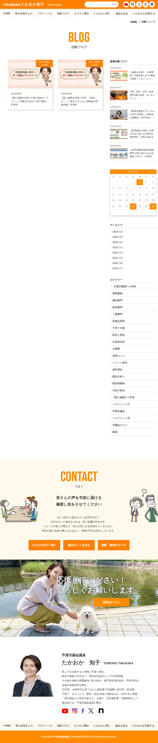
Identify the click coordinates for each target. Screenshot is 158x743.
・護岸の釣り (117, 376)
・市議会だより (118, 425)
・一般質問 (116, 314)
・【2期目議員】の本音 (123, 286)
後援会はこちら (111, 602)
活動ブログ (63, 13)
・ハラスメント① (120, 404)
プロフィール (44, 13)
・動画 (113, 432)
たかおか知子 (32, 4)
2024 (115, 242)
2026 (115, 231)
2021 (115, 258)
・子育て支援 (117, 328)
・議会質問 (116, 300)
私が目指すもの (24, 13)
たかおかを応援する (144, 13)
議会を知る (122, 13)
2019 (115, 268)
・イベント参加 (118, 362)
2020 (115, 263)
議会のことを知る (79, 545)
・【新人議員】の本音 (122, 397)
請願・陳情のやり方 (113, 545)
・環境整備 (116, 293)
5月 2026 (133, 171)
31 (153, 206)
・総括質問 (116, 307)
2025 (115, 237)
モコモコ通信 (81, 13)
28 (133, 206)
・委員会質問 (117, 321)
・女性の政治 (117, 390)
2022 (115, 252)
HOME (6, 13)
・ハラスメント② (120, 418)
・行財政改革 (117, 342)
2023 (115, 247)
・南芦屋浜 (116, 369)
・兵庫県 (115, 348)
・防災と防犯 (117, 335)
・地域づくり (117, 355)
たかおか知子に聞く (44, 545)
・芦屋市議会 (117, 411)
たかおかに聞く (102, 13)
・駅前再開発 (117, 383)
